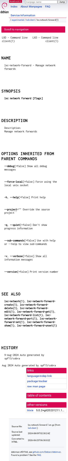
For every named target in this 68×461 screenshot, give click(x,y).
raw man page (36, 386)
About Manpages (31, 6)
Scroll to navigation (16, 29)
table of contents (39, 395)
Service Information (23, 15)
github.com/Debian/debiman (47, 452)
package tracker (37, 381)
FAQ (47, 6)
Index (14, 6)
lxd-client (30, 20)
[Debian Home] (4, 7)
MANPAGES (15, 1)
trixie (30, 410)
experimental (18, 20)
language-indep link (39, 376)
